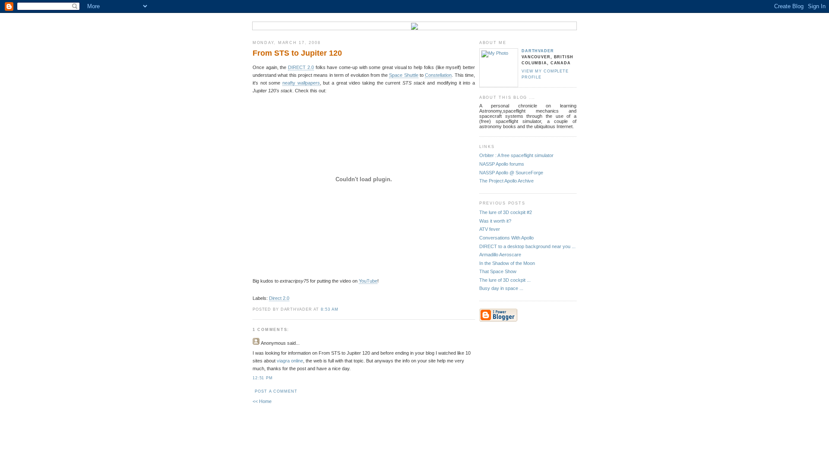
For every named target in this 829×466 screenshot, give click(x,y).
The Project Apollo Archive (506, 180)
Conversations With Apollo (506, 237)
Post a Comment (276, 391)
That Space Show (497, 271)
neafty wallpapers (301, 82)
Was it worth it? (495, 221)
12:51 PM (263, 378)
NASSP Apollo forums (501, 164)
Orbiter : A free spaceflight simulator (516, 155)
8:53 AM (330, 309)
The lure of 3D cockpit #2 (505, 212)
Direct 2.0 (279, 298)
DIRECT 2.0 (301, 67)
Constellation (438, 75)
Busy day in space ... (501, 288)
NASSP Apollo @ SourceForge (511, 172)
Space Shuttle (403, 75)
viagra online (290, 360)
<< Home (262, 401)
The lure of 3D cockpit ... (505, 280)
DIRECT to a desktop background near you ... (527, 246)
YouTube (368, 280)
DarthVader (538, 51)
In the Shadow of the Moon (507, 263)
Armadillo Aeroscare (500, 254)
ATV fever (489, 229)
